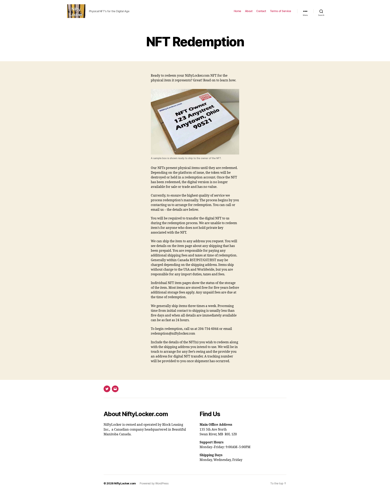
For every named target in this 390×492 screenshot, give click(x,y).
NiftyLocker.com (125, 483)
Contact (261, 11)
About (249, 11)
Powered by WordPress (154, 483)
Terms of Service (280, 11)
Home (237, 11)
